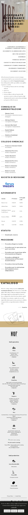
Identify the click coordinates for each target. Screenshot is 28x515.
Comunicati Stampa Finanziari (15, 65)
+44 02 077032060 (14, 370)
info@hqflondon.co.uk (14, 371)
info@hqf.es (14, 420)
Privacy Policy (10, 496)
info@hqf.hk (14, 387)
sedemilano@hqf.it (14, 434)
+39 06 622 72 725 (14, 355)
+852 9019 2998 (14, 402)
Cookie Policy (18, 496)
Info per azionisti (19, 54)
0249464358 (14, 433)
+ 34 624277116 (14, 418)
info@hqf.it (14, 357)
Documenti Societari (18, 71)
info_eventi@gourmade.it (14, 447)
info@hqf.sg (14, 404)
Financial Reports (19, 59)
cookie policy (14, 507)
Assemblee (22, 56)
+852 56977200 (14, 386)
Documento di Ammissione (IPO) (14, 51)
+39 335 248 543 (14, 446)
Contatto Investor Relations (15, 62)
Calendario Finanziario (17, 68)
